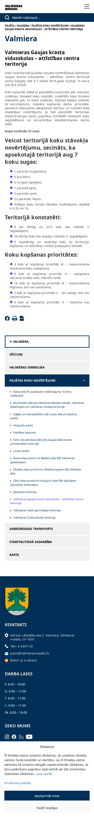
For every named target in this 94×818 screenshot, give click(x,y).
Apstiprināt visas (47, 796)
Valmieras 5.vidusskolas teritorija (34, 517)
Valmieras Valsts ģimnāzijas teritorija (37, 510)
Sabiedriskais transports (31, 529)
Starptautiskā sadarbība (30, 542)
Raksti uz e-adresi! (23, 660)
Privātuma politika (17, 783)
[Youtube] (30, 736)
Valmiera (21, 342)
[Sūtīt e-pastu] (7, 653)
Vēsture (16, 354)
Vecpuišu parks (23, 425)
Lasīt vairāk (44, 774)
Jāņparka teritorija (25, 492)
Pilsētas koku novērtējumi (32, 380)
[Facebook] (8, 320)
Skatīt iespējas (47, 808)
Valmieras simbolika (27, 367)
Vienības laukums (24, 432)
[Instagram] (8, 736)
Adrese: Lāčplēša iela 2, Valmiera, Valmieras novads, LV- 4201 (42, 637)
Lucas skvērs (21, 451)
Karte (14, 555)
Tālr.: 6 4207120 (21, 646)
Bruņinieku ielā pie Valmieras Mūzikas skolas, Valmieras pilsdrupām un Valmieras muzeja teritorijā (47, 405)
